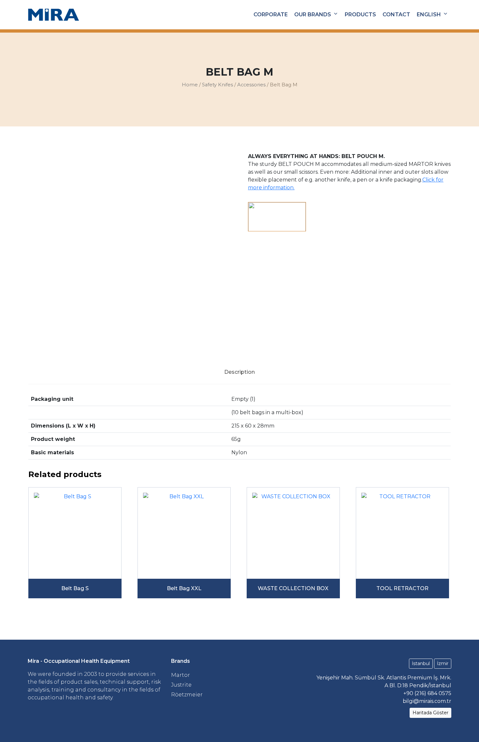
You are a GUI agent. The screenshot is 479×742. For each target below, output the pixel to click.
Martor (180, 675)
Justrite (181, 685)
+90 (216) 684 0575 (427, 693)
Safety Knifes (217, 85)
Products (360, 14)
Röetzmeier (187, 694)
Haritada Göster (430, 713)
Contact (396, 14)
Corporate (271, 14)
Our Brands (312, 14)
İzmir (442, 663)
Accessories (251, 85)
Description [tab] (239, 372)
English (429, 14)
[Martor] (277, 216)
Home (190, 85)
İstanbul (421, 663)
